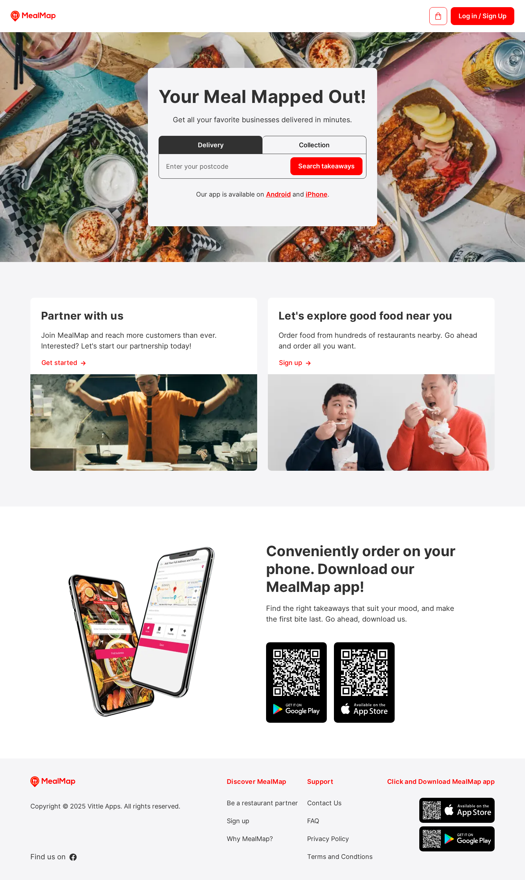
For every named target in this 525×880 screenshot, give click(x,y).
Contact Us (324, 803)
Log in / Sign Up (482, 16)
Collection (314, 145)
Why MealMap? (250, 838)
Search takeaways (326, 166)
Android (278, 194)
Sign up (290, 362)
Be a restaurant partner (262, 803)
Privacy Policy (328, 838)
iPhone (317, 194)
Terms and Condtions (339, 856)
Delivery (211, 145)
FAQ (313, 821)
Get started (59, 362)
